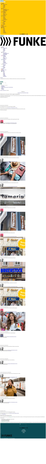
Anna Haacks (5, 336)
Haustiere (4, 50)
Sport (3, 22)
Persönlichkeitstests (5, 19)
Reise (3, 7)
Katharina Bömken (6, 161)
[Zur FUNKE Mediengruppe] (23, 45)
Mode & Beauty (3, 11)
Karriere (4, 23)
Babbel (4, 30)
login (0, 80)
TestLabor (3, 26)
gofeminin (1, 90)
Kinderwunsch (4, 52)
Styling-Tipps (4, 56)
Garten (4, 6)
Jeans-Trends (6, 422)
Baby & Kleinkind (5, 10)
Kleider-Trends (2, 422)
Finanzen (4, 24)
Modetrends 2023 (3, 86)
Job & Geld (3, 66)
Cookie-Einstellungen (23, 431)
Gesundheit (4, 64)
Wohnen (4, 48)
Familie (3, 8)
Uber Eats (4, 31)
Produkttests (3, 89)
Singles (4, 17)
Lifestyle (3, 3)
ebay (3, 28)
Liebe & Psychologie (4, 15)
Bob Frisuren (3, 88)
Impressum (24, 429)
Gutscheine (3, 27)
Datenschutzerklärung (23, 430)
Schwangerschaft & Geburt (6, 9)
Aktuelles (3, 46)
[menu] (1, 83)
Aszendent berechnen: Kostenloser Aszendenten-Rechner (7, 87)
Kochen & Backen (5, 4)
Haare (4, 13)
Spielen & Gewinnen (4, 69)
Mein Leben (4, 18)
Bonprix (4, 73)
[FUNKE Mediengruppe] (6, 437)
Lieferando (4, 75)
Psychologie (4, 62)
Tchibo (4, 71)
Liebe (4, 16)
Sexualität (4, 60)
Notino (4, 29)
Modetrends (4, 12)
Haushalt (4, 5)
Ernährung (4, 21)
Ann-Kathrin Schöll (7, 413)
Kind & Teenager (5, 54)
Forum (2, 25)
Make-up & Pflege (5, 14)
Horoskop (3, 68)
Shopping (4, 58)
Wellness (3, 20)
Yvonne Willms (6, 107)
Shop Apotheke (4, 32)
